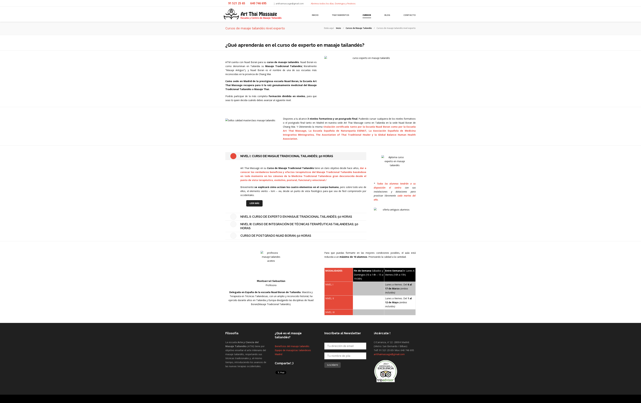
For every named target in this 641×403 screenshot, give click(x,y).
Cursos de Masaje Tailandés (359, 28)
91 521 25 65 (236, 3)
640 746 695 (258, 3)
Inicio (338, 28)
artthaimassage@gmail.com (290, 3)
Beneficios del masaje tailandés (292, 346)
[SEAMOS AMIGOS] (407, 3)
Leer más (254, 203)
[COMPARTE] (414, 3)
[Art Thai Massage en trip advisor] (386, 370)
